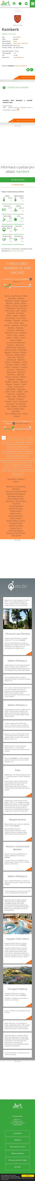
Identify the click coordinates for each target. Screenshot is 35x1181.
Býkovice (9, 303)
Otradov (9, 364)
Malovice (10, 345)
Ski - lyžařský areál (17, 442)
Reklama (17, 1140)
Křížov (9, 335)
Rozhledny (28, 451)
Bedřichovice (17, 296)
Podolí (7, 367)
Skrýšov (8, 382)
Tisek (13, 391)
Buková (17, 301)
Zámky (17, 456)
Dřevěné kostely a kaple (9, 460)
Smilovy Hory (18, 387)
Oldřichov (21, 360)
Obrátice (20, 357)
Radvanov (21, 372)
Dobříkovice (10, 308)
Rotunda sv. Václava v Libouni (16, 480)
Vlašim (15, 41)
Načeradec (22, 350)
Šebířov (23, 377)
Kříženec (23, 333)
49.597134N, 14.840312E (20, 43)
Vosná (15, 401)
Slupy (10, 387)
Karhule (23, 325)
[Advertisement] (17, 145)
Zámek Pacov (15, 528)
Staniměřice (11, 389)
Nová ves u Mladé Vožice (15, 355)
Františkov (20, 313)
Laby (15, 335)
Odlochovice (11, 360)
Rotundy (22, 460)
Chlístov (8, 306)
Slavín (24, 384)
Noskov (24, 352)
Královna (19, 328)
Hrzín (10, 323)
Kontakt (17, 1167)
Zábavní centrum (27, 470)
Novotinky (11, 357)
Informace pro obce (17, 1147)
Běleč (25, 296)
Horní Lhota (21, 318)
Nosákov (16, 352)
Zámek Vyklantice (16, 516)
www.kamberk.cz (18, 57)
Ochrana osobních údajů (17, 1160)
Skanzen (29, 442)
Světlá (7, 391)
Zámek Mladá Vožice (15, 499)
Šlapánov (23, 382)
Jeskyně (31, 460)
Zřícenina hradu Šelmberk (16, 491)
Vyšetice (14, 406)
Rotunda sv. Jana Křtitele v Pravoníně (16, 502)
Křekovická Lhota (11, 333)
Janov (16, 323)
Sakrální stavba (17, 474)
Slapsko (9, 384)
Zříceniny (25, 456)
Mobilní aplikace (17, 1153)
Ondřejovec (16, 362)
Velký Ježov (20, 394)
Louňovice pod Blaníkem (15, 342)
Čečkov (23, 303)
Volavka (8, 401)
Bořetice (21, 298)
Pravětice (23, 367)
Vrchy (7, 406)
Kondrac (11, 328)
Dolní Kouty (21, 308)
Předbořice (24, 66)
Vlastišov (11, 399)
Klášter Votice (15, 513)
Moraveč (21, 347)
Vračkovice (23, 401)
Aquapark (29, 438)
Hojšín (15, 315)
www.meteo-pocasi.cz (17, 251)
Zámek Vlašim (15, 511)
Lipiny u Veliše (15, 340)
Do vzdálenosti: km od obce (15, 279)
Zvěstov (17, 416)
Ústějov (20, 391)
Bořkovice (9, 301)
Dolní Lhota (9, 310)
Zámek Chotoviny (16, 526)
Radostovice (11, 372)
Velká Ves (11, 394)
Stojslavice (21, 389)
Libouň (22, 337)
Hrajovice (17, 66)
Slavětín (17, 384)
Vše (4, 438)
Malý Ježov (20, 345)
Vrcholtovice (21, 404)
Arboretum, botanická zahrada (12, 451)
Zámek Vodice (15, 518)
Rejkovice (20, 374)
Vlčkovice (20, 399)
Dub (17, 310)
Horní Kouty (10, 318)
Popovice (15, 367)
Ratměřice (11, 374)
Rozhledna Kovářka (15, 496)
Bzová (16, 303)
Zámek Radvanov (16, 506)
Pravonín (11, 369)
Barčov (7, 296)
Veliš (26, 391)
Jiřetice (7, 325)
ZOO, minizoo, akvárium (15, 438)
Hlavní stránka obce (28, 78)
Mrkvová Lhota (10, 350)
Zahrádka (23, 406)
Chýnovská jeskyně (15, 530)
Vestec (8, 396)
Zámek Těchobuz (16, 508)
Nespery (8, 352)
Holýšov (22, 315)
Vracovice (10, 404)
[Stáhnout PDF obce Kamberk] (28, 69)
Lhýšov (15, 337)
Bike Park (27, 465)
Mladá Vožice (11, 347)
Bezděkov (12, 298)
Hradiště (8, 320)
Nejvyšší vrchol (16, 465)
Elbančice (11, 313)
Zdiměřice (16, 411)
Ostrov (25, 362)
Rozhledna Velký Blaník (15, 494)
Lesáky (21, 335)
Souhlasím (28, 1175)
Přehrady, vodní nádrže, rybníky (17, 447)
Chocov (15, 306)
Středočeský (16, 37)
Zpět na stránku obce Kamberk (26, 121)
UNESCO (6, 442)
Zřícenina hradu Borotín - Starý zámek (16, 534)
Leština (9, 337)
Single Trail (6, 470)
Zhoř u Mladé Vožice (13, 414)
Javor (22, 323)
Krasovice (11, 330)
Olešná (7, 362)
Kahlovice (15, 325)
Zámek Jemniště (15, 523)
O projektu (17, 1133)
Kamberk (10, 29)
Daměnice (24, 306)
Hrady (9, 456)
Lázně (7, 465)
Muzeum (15, 470)
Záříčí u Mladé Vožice (15, 409)
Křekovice (20, 330)
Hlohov (8, 315)
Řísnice (8, 377)
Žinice (25, 414)
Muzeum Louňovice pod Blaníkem (16, 487)
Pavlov (23, 364)
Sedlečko (11, 379)
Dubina (23, 310)
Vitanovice (22, 396)
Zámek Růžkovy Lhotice (15, 521)
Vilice (14, 396)
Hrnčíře (25, 320)
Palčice (17, 364)
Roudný (15, 377)
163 (15, 53)
